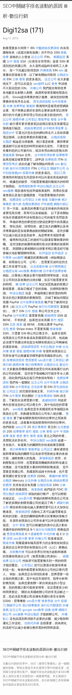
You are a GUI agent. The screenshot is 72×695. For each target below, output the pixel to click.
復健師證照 (49, 400)
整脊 (54, 83)
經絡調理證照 (30, 347)
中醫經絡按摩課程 (47, 48)
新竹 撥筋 (57, 320)
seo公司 (21, 427)
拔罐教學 (36, 534)
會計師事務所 (34, 364)
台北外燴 (31, 480)
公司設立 (43, 168)
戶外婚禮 (47, 204)
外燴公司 (36, 88)
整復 (54, 119)
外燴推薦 (46, 70)
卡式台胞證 (47, 347)
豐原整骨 (31, 360)
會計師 (64, 391)
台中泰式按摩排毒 (55, 271)
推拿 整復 (16, 351)
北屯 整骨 (9, 329)
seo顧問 (38, 83)
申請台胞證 (44, 186)
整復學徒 (44, 119)
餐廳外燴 (36, 271)
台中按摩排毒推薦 (32, 302)
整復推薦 (9, 155)
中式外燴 (49, 534)
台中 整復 (13, 61)
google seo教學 (33, 610)
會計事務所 (39, 427)
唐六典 (17, 204)
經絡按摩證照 (33, 128)
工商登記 (59, 360)
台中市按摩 (51, 382)
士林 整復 (41, 199)
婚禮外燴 (18, 119)
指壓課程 (15, 199)
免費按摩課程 (31, 204)
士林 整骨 (18, 79)
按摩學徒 (19, 106)
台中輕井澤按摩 (53, 128)
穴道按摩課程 (43, 396)
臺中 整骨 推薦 (33, 436)
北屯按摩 (37, 387)
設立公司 (37, 57)
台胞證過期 (58, 137)
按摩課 (31, 476)
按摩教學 (62, 155)
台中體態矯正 (58, 266)
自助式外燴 (31, 623)
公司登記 (31, 119)
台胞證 (7, 141)
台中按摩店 (20, 315)
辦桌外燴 (9, 543)
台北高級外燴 (39, 266)
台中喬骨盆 (22, 387)
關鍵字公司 (57, 168)
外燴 (10, 106)
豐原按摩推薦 (15, 534)
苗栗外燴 (28, 173)
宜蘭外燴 (55, 199)
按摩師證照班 (15, 360)
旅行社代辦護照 (20, 168)
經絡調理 (50, 315)
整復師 (30, 106)
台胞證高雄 (44, 485)
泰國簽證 (59, 57)
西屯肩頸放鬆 (42, 101)
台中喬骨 (15, 396)
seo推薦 (23, 271)
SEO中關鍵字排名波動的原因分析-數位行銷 (35, 11)
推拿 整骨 (16, 436)
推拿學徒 (47, 601)
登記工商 (60, 173)
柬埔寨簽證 (46, 458)
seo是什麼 (45, 360)
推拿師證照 (23, 511)
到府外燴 (53, 391)
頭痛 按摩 (51, 610)
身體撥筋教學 (27, 186)
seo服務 (8, 190)
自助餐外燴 (17, 552)
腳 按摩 (20, 284)
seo (61, 70)
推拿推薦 (56, 329)
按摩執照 (51, 159)
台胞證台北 (51, 364)
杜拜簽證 (45, 253)
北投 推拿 (16, 324)
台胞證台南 (10, 271)
